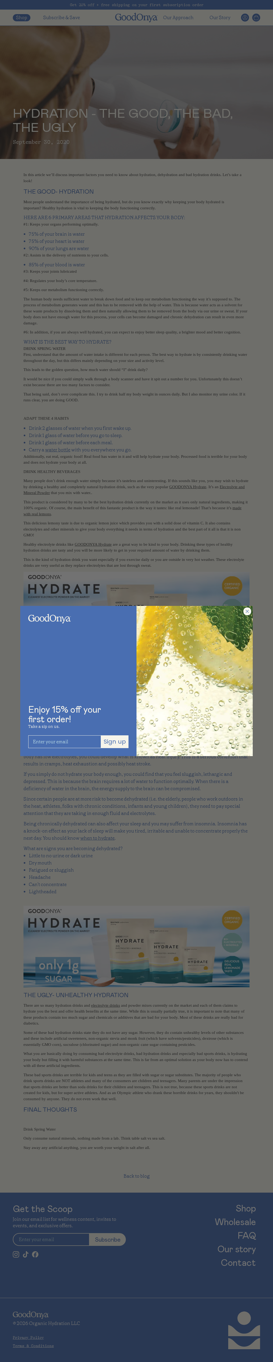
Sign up (115, 741)
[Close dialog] (247, 611)
